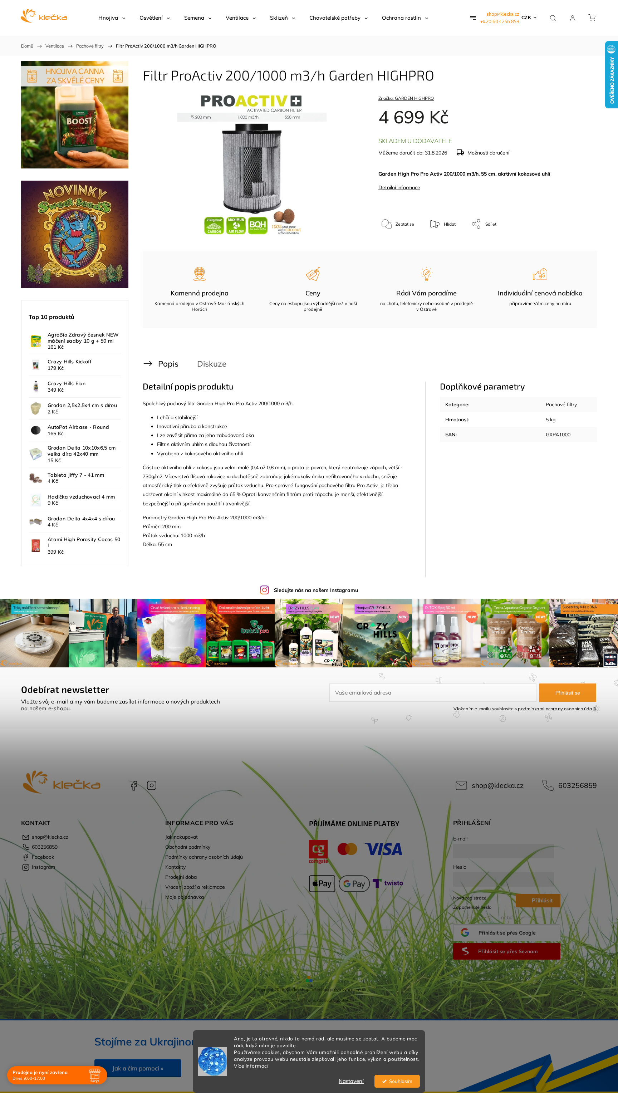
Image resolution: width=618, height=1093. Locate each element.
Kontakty (175, 867)
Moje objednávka (184, 897)
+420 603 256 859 (499, 21)
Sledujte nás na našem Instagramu (316, 590)
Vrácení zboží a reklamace (195, 887)
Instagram (151, 785)
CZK (526, 17)
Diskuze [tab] (211, 363)
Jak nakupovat (181, 837)
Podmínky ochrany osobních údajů (204, 857)
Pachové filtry (561, 404)
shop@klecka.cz (502, 14)
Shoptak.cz (343, 1000)
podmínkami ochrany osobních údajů (557, 708)
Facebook (133, 785)
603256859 (577, 785)
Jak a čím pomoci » (137, 1068)
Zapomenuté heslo (472, 907)
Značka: (406, 98)
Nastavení (351, 1081)
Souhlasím (400, 1081)
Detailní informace (399, 187)
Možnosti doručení (488, 153)
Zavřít (573, 247)
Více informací (251, 1066)
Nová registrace (469, 898)
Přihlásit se (567, 693)
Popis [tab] (168, 363)
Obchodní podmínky (187, 847)
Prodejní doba (181, 877)
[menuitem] (111, 18)
